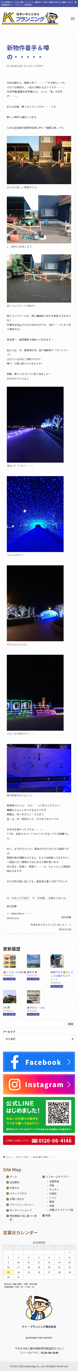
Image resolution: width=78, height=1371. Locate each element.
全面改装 (54, 1181)
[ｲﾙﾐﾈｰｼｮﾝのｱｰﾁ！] (35, 514)
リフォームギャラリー (58, 1176)
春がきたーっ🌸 (36, 1007)
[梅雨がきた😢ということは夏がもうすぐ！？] (57, 966)
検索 (70, 1024)
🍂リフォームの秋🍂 (14, 972)
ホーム (13, 1176)
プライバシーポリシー (22, 1204)
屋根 (51, 1201)
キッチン (54, 1189)
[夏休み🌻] (33, 966)
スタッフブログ (35, 65)
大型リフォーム (57, 898)
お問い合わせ (17, 1199)
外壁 (51, 1206)
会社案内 (15, 1182)
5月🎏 (6, 1007)
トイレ (53, 1197)
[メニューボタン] (72, 18)
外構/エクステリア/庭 (61, 1210)
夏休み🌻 (32, 972)
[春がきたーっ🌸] (33, 1001)
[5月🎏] (9, 1001)
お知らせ (15, 1188)
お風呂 (53, 1193)
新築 (48, 1215)
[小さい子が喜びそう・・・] (35, 693)
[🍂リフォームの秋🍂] (9, 966)
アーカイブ (9, 1031)
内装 (51, 1185)
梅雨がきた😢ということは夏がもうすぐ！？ (62, 975)
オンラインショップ (21, 1210)
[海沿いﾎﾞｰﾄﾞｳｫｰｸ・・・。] (35, 425)
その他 (41, 898)
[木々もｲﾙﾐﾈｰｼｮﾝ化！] (35, 603)
